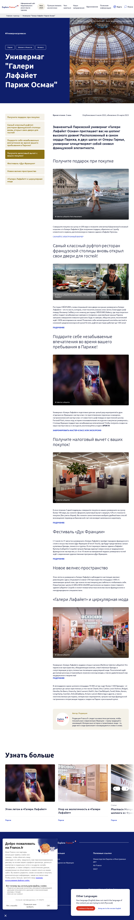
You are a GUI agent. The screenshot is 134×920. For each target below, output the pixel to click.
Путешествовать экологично (54, 6)
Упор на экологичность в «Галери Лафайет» (79, 810)
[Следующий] (125, 789)
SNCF (95, 869)
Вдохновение (92, 6)
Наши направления (78, 6)
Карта (119, 7)
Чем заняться (67, 6)
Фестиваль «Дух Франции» (21, 163)
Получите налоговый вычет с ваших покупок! (22, 154)
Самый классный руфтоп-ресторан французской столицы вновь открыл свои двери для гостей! (23, 128)
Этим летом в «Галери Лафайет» (26, 809)
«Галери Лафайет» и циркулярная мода (24, 180)
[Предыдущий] (116, 789)
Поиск (130, 7)
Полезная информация (105, 6)
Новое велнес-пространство (21, 171)
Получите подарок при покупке (23, 117)
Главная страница (12, 16)
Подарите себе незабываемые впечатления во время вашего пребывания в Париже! (23, 143)
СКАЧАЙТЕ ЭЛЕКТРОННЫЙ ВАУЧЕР (68, 236)
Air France (97, 865)
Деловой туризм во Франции (61, 862)
